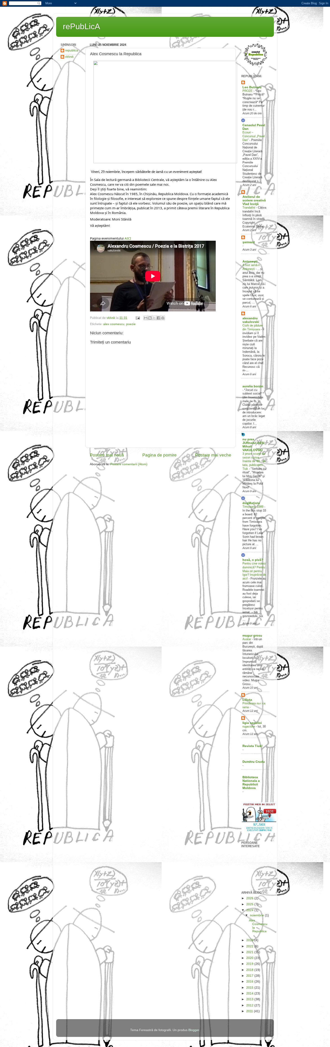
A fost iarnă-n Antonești (251, 267)
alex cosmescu (113, 324)
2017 (250, 975)
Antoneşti (249, 261)
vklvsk (69, 56)
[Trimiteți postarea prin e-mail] (137, 318)
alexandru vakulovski (250, 320)
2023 (250, 940)
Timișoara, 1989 (253, 506)
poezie (131, 324)
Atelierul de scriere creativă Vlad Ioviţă (254, 200)
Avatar (247, 639)
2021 (250, 952)
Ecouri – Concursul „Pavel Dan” (253, 136)
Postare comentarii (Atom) (128, 464)
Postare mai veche (213, 455)
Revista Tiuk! (252, 746)
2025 (250, 904)
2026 (250, 898)
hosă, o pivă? (252, 560)
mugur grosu (252, 635)
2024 (250, 910)
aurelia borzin (252, 386)
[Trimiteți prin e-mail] (145, 318)
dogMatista (251, 503)
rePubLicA (81, 26)
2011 (250, 1011)
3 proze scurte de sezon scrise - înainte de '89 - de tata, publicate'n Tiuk (254, 461)
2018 (250, 970)
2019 (250, 963)
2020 (250, 958)
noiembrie (257, 915)
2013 (250, 999)
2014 (250, 993)
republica (71, 50)
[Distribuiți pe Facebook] (158, 318)
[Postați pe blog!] (150, 318)
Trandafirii (249, 207)
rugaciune (249, 726)
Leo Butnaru (252, 87)
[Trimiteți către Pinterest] (163, 318)
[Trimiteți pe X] (154, 318)
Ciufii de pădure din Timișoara (252, 327)
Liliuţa (247, 699)
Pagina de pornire (159, 455)
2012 (250, 1005)
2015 (250, 987)
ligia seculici (252, 723)
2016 (250, 981)
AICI (127, 238)
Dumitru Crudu (253, 761)
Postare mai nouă (107, 455)
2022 (250, 946)
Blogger (193, 1030)
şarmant (248, 242)
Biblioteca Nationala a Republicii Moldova (251, 783)
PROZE (247, 91)
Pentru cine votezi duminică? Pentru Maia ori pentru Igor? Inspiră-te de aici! (254, 571)
